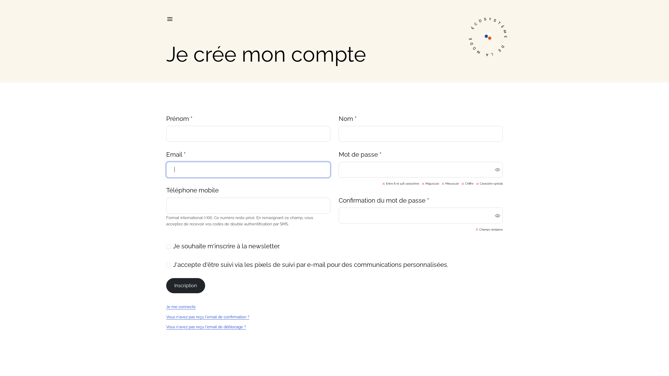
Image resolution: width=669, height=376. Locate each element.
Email (176, 154)
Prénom (179, 118)
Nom (348, 118)
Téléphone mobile (192, 190)
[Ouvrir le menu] (169, 19)
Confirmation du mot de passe (384, 200)
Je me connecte (181, 306)
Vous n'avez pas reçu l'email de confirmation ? (207, 317)
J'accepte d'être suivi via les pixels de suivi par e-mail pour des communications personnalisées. (310, 264)
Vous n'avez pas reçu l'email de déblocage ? (206, 327)
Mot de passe (360, 154)
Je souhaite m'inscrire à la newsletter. (226, 246)
